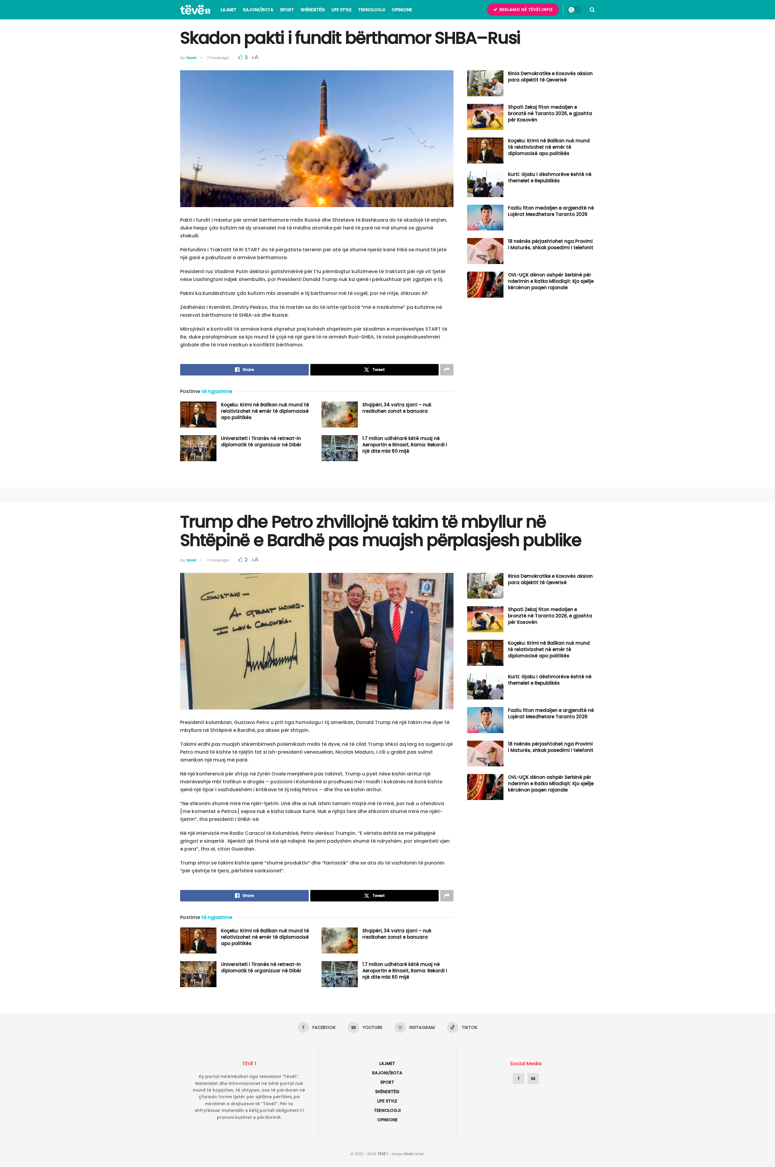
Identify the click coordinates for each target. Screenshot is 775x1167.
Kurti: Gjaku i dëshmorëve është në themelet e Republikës (550, 177)
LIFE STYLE (341, 10)
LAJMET (228, 10)
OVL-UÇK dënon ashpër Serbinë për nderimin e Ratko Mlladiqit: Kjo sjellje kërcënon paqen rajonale (551, 281)
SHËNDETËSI (313, 10)
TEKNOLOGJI (371, 10)
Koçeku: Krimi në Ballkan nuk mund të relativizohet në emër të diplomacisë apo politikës (265, 411)
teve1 (191, 58)
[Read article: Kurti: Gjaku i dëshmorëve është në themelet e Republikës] (485, 184)
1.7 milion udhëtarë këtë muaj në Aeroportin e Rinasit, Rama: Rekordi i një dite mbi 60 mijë (404, 444)
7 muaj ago (218, 58)
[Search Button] (592, 9)
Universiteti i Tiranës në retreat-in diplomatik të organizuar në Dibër (261, 441)
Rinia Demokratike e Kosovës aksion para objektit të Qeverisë (550, 76)
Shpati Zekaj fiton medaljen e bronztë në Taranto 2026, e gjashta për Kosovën (550, 113)
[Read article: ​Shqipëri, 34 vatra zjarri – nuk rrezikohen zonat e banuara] (340, 415)
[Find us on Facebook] (518, 1078)
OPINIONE (402, 10)
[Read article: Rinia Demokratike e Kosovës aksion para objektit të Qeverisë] (485, 83)
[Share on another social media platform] (446, 369)
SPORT (287, 10)
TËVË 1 (382, 1153)
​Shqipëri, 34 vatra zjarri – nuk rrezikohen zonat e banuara (396, 408)
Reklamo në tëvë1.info (525, 9)
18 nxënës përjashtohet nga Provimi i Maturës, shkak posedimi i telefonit (550, 244)
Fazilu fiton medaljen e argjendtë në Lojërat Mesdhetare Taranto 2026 (551, 211)
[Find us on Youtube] (533, 1078)
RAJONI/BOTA (258, 10)
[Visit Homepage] (195, 10)
